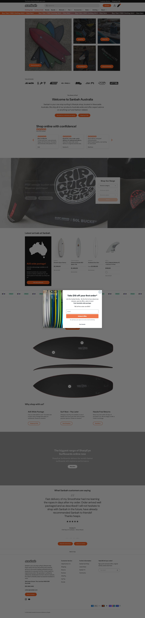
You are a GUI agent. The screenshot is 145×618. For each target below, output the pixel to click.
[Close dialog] (100, 292)
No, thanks (82, 324)
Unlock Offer (82, 316)
